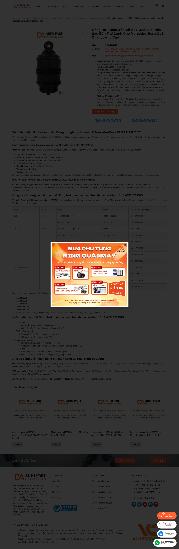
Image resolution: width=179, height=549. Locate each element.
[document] (89, 274)
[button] (125, 245)
